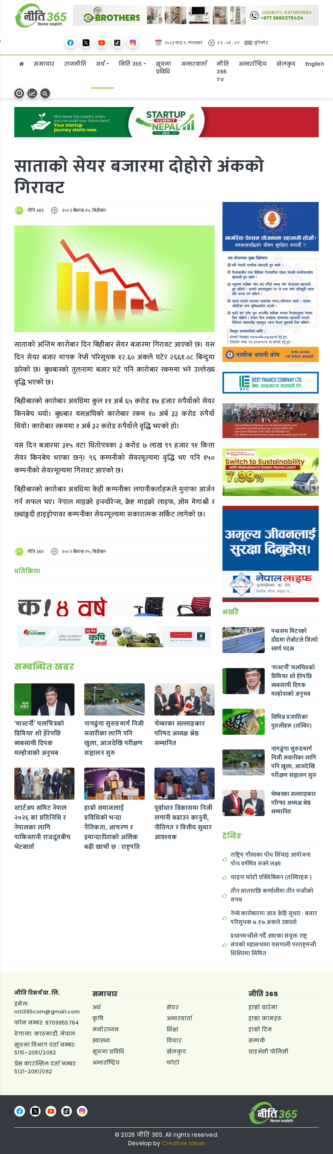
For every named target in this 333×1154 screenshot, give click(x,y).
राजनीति (75, 64)
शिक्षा (172, 1029)
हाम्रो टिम (260, 1029)
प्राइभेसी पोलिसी (268, 1051)
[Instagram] (132, 42)
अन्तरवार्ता (194, 64)
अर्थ (100, 64)
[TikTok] (117, 42)
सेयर (172, 1007)
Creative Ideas (183, 1143)
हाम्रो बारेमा (262, 1007)
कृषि (98, 1018)
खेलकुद (285, 64)
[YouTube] (101, 42)
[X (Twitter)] (86, 42)
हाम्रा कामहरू (265, 1018)
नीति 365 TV (223, 71)
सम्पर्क (256, 1040)
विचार (173, 1040)
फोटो (173, 1063)
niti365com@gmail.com (47, 1011)
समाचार (44, 64)
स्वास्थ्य (101, 1040)
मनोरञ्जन (105, 1029)
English (314, 64)
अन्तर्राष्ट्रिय (253, 64)
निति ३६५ (130, 64)
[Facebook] (70, 42)
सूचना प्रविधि (163, 67)
